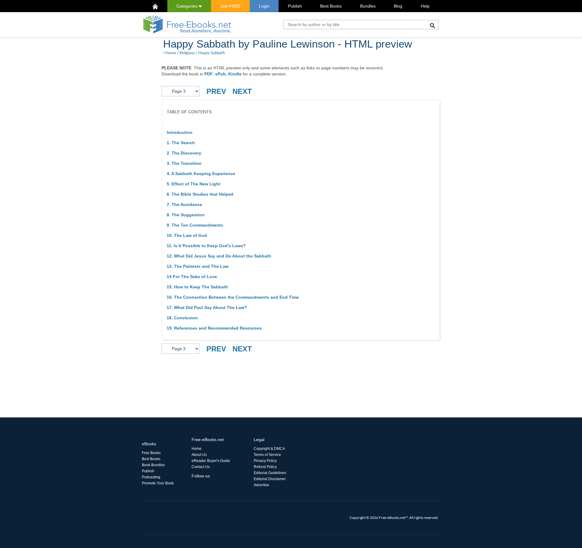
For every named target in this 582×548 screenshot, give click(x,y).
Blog (398, 6)
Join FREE (230, 6)
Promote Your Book (158, 483)
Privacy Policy (265, 461)
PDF (208, 73)
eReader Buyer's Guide (211, 461)
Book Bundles (153, 465)
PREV (216, 91)
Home (171, 52)
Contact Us (201, 467)
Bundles (368, 6)
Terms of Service (267, 455)
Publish (295, 6)
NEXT (242, 91)
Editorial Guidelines (270, 473)
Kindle (235, 73)
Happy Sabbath (211, 52)
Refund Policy (265, 467)
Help (425, 6)
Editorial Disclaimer (270, 479)
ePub (220, 73)
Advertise (261, 485)
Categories (187, 6)
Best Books (331, 6)
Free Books (151, 453)
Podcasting (151, 477)
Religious (187, 52)
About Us (199, 455)
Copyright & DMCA (269, 449)
